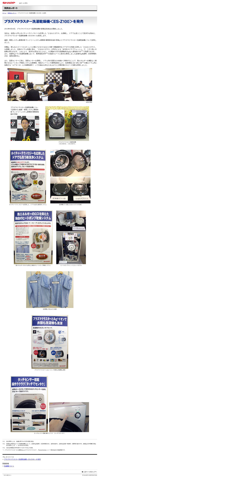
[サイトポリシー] (7, 475)
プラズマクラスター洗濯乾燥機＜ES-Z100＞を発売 (22, 459)
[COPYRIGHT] (88, 475)
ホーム (4, 13)
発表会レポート (12, 13)
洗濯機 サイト (9, 466)
